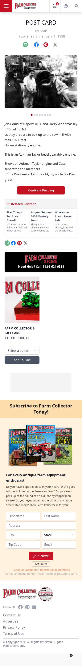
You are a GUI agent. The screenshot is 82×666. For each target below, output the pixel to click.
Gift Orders (41, 564)
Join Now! (41, 556)
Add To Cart (22, 360)
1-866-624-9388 (53, 266)
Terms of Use (13, 633)
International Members (55, 570)
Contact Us (12, 615)
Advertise (10, 621)
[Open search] (76, 6)
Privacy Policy (14, 627)
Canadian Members (25, 570)
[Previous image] (9, 84)
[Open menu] (6, 6)
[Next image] (72, 84)
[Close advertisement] (71, 655)
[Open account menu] (66, 6)
